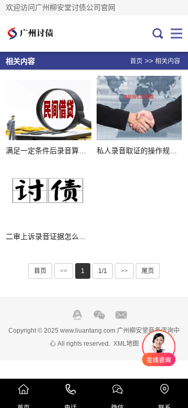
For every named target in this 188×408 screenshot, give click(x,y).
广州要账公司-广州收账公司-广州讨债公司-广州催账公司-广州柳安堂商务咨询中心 (41, 33)
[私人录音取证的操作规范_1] (139, 108)
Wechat (99, 315)
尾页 (148, 271)
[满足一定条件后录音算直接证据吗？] (48, 108)
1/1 (102, 271)
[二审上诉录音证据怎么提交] (48, 194)
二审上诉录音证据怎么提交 (49, 236)
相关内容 (167, 61)
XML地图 (126, 343)
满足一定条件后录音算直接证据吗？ (64, 150)
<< (63, 271)
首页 (136, 61)
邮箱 (121, 315)
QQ (77, 315)
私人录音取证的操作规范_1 (141, 150)
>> (124, 271)
